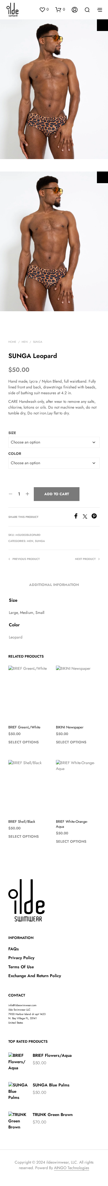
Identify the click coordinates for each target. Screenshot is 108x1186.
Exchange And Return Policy (34, 976)
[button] (44, 9)
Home (12, 342)
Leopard (15, 637)
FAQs (13, 949)
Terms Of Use (21, 967)
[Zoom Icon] (102, 25)
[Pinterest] (95, 517)
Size (12, 432)
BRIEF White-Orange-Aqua (72, 824)
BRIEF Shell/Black (21, 821)
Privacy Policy (21, 958)
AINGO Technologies (71, 1168)
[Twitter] (87, 517)
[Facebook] (78, 517)
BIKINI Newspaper (69, 727)
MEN (25, 342)
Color (14, 453)
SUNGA (37, 342)
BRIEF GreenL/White (24, 727)
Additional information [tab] (54, 584)
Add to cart (56, 494)
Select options (23, 742)
